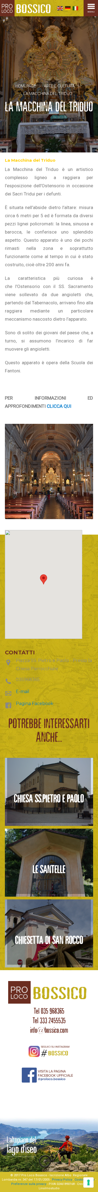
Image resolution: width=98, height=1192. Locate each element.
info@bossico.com (49, 1030)
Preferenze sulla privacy (28, 1184)
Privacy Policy (62, 1179)
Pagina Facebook (34, 703)
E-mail (22, 691)
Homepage (26, 86)
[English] (60, 8)
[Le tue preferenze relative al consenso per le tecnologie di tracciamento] (88, 1182)
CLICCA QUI (59, 406)
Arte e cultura (59, 86)
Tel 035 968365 (49, 1011)
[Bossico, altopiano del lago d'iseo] (26, 8)
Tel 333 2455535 (49, 1020)
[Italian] (75, 8)
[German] (68, 8)
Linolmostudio (49, 1188)
